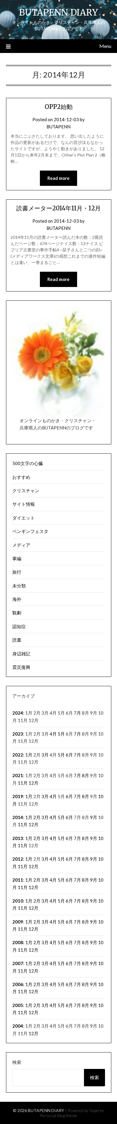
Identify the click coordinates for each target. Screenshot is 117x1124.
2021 (17, 775)
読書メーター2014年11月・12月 (58, 208)
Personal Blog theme (58, 1115)
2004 (17, 1026)
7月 (77, 713)
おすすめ (21, 477)
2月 (36, 817)
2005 (17, 1005)
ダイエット (23, 517)
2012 (17, 859)
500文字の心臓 (27, 463)
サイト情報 (23, 504)
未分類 (19, 585)
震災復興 (21, 667)
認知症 (19, 626)
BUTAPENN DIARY (58, 12)
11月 (23, 783)
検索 (16, 1062)
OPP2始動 (59, 106)
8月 (85, 775)
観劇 (16, 612)
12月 (33, 783)
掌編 (16, 558)
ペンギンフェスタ (30, 531)
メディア (21, 545)
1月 (28, 754)
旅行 (16, 572)
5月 (61, 733)
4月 (53, 733)
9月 (93, 817)
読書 (16, 639)
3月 (45, 754)
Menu (105, 46)
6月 (69, 754)
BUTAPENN (58, 126)
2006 (17, 984)
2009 (17, 921)
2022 (17, 754)
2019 (17, 796)
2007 (17, 963)
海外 (16, 599)
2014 (17, 817)
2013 (17, 838)
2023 (17, 733)
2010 (17, 900)
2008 (17, 942)
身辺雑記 (21, 653)
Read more (58, 178)
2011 (17, 880)
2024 (17, 713)
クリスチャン (25, 490)
